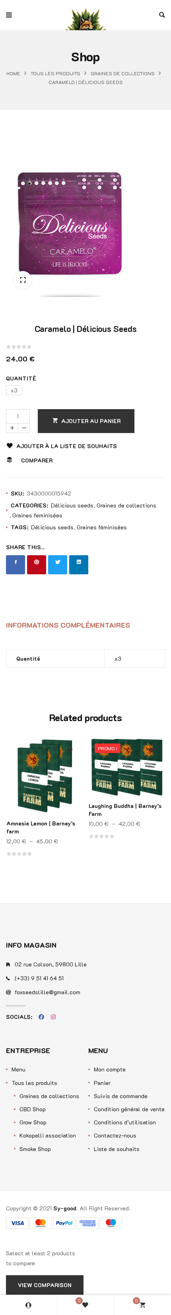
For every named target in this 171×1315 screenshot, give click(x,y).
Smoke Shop (35, 1149)
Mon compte (110, 1069)
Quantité (21, 378)
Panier (102, 1083)
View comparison (45, 1285)
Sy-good (64, 1208)
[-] (24, 428)
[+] (12, 428)
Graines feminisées (37, 515)
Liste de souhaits (117, 1149)
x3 (118, 658)
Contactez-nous (115, 1135)
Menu (18, 1069)
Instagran (53, 1017)
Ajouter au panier (90, 421)
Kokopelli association (47, 1135)
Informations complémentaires (68, 625)
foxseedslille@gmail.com (47, 992)
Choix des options (70, 788)
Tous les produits (55, 73)
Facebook (41, 1017)
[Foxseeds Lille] (85, 15)
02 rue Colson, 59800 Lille (51, 964)
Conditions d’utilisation (125, 1122)
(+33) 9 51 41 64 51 (39, 978)
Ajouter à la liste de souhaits (66, 446)
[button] (23, 280)
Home (13, 73)
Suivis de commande (121, 1096)
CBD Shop (32, 1109)
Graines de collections (123, 73)
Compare (70, 772)
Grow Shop (33, 1122)
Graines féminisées (102, 527)
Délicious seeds (72, 505)
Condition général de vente (129, 1109)
